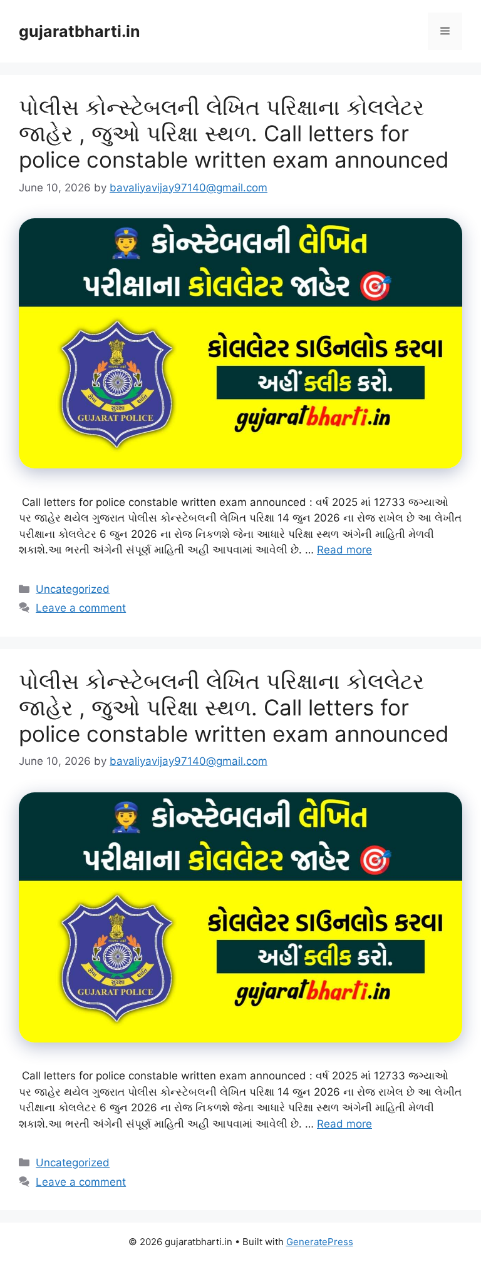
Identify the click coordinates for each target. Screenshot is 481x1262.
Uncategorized (73, 589)
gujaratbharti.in (79, 31)
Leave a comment (81, 608)
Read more (344, 549)
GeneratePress (319, 1242)
